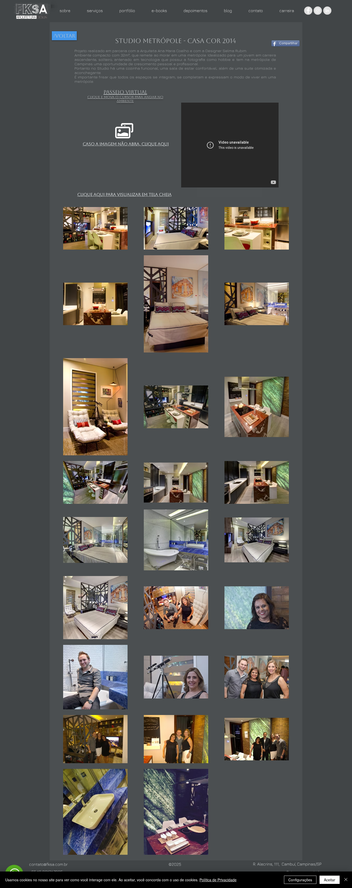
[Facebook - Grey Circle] (308, 10)
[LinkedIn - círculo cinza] (327, 10)
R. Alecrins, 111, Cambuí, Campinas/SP (287, 864)
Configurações (300, 879)
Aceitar (329, 879)
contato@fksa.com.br (48, 864)
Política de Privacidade (218, 879)
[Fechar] (346, 880)
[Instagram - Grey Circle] (318, 10)
